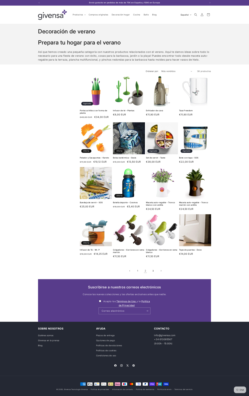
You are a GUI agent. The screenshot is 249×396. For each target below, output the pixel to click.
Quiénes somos (45, 335)
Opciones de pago (105, 340)
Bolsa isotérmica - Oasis (124, 158)
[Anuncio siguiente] (210, 2)
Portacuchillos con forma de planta (93, 111)
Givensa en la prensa (48, 340)
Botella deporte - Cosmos (125, 202)
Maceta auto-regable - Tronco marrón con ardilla (193, 203)
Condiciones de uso (106, 355)
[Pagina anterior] (130, 271)
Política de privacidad (100, 389)
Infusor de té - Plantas (123, 110)
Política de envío (164, 389)
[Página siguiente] (161, 271)
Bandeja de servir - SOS (91, 202)
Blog (40, 345)
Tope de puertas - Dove (190, 250)
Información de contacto (122, 389)
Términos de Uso (126, 301)
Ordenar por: (152, 71)
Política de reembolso (145, 389)
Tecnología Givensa (79, 389)
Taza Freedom (186, 110)
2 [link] (145, 270)
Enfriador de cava (154, 110)
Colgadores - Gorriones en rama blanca (161, 251)
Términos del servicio (183, 389)
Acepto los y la (126, 303)
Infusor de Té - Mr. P (90, 250)
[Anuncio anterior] (39, 2)
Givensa (67, 389)
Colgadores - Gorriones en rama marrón (128, 251)
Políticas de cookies (106, 350)
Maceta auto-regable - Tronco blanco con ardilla (160, 203)
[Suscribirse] (147, 311)
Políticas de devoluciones (109, 345)
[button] (79, 15)
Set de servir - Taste (155, 158)
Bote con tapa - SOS (188, 158)
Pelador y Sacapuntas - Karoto (94, 158)
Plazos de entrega (105, 335)
